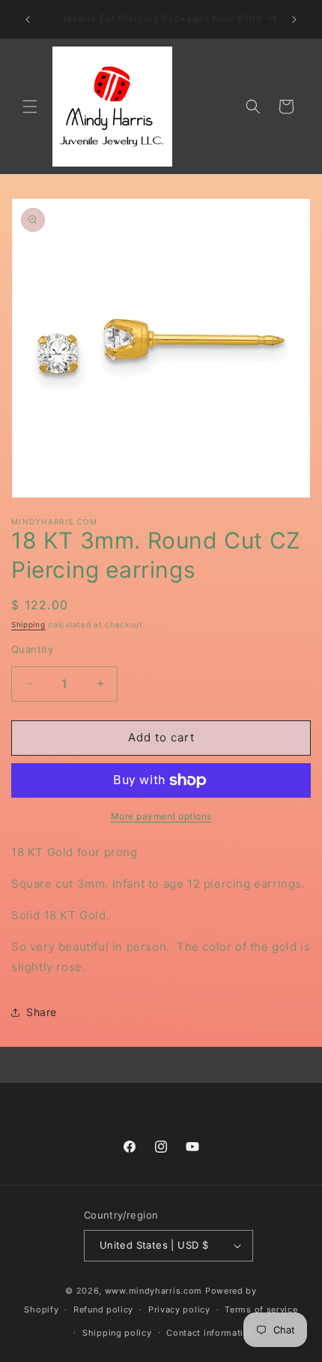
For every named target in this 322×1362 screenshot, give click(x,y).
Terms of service (261, 1309)
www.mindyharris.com (153, 1290)
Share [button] (41, 1012)
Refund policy (103, 1309)
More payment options (161, 816)
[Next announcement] (294, 19)
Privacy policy (179, 1309)
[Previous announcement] (27, 19)
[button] (29, 106)
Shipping (28, 624)
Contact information (210, 1332)
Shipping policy (117, 1332)
